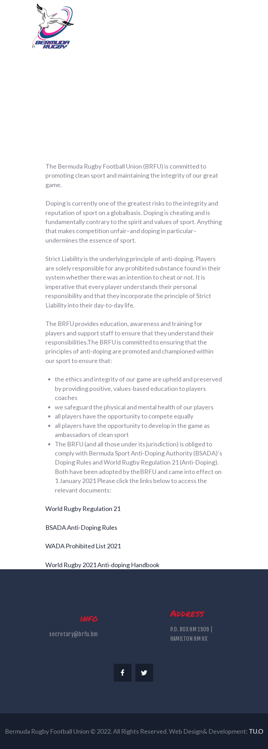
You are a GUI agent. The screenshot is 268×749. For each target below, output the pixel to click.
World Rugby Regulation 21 (82, 508)
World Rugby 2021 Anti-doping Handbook (102, 565)
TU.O (256, 731)
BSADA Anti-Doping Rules (81, 527)
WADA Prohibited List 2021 (83, 546)
